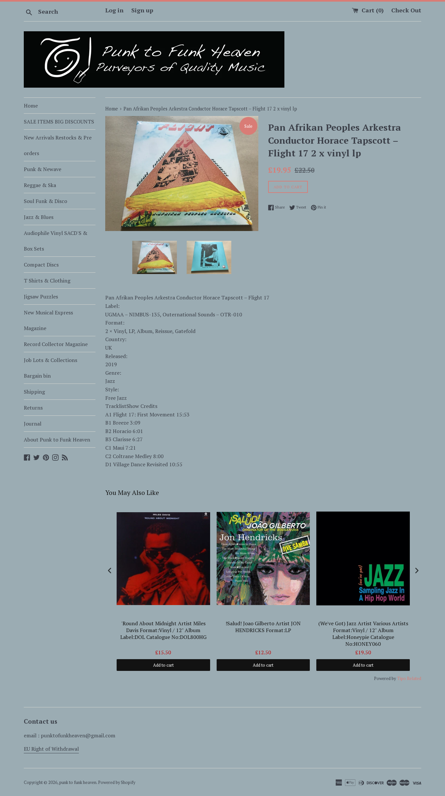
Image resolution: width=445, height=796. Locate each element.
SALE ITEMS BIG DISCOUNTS (59, 121)
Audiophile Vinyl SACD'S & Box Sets (55, 240)
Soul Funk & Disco (45, 201)
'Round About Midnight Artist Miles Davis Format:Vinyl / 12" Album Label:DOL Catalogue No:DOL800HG (163, 630)
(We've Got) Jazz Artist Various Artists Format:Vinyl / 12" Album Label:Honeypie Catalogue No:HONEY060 (363, 633)
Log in (114, 10)
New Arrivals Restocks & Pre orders (58, 145)
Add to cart (163, 665)
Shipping (34, 391)
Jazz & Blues (38, 217)
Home (31, 105)
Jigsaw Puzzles (41, 296)
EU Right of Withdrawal (51, 748)
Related (414, 678)
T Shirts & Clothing (47, 280)
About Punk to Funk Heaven (57, 439)
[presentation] (109, 570)
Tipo (401, 678)
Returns (33, 407)
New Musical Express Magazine (48, 320)
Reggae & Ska (40, 185)
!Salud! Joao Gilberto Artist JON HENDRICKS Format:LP (263, 627)
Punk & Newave (42, 169)
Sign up (142, 10)
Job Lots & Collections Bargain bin (50, 367)
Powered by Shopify (116, 782)
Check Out (406, 10)
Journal (32, 423)
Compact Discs (41, 264)
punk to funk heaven (77, 782)
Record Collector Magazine (56, 344)
